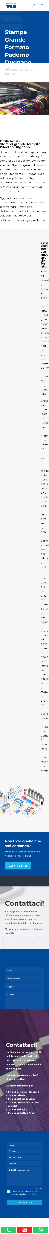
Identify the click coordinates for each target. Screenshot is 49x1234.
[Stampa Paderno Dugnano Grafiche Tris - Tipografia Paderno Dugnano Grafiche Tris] (24, 114)
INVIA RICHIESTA (24, 1202)
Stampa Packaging (17, 1109)
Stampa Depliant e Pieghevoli (23, 1091)
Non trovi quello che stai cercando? (23, 843)
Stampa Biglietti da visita (21, 1098)
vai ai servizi (18, 865)
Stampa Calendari (17, 1095)
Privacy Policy (31, 1194)
